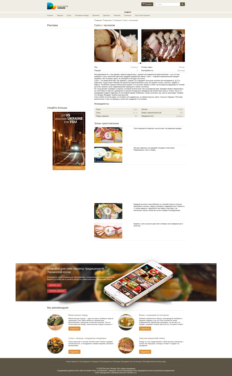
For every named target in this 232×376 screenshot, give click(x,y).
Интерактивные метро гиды (154, 361)
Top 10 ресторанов (142, 15)
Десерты (106, 15)
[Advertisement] (69, 66)
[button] (101, 45)
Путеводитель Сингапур (110, 361)
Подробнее (74, 329)
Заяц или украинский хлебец (152, 338)
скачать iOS (54, 285)
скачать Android (57, 291)
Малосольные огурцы (78, 315)
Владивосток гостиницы (132, 361)
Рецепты (107, 20)
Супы (69, 15)
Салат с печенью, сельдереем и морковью (87, 338)
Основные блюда (82, 15)
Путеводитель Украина (88, 361)
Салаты (50, 15)
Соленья (127, 15)
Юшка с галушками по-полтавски (154, 315)
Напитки (117, 15)
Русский (148, 4)
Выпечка (96, 15)
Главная (98, 20)
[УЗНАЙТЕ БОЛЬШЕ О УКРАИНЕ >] (69, 139)
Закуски (60, 15)
